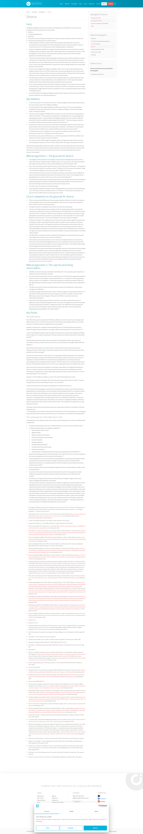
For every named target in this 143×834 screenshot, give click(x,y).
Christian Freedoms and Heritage (99, 23)
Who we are (40, 796)
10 (40, 115)
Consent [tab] (46, 811)
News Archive (41, 800)
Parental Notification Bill (97, 49)
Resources (91, 3)
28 (81, 329)
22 (38, 232)
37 (84, 413)
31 (44, 351)
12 (67, 122)
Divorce (93, 46)
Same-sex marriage (96, 52)
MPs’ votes (40, 798)
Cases (80, 3)
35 (63, 382)
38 (82, 425)
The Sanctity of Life (96, 18)
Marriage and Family (96, 20)
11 (65, 119)
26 (59, 308)
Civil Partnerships (95, 44)
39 (80, 451)
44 (66, 501)
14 (63, 133)
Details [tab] (72, 811)
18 (83, 181)
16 (83, 142)
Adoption (93, 38)
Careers (98, 3)
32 (56, 361)
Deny (47, 828)
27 (62, 323)
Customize (70, 828)
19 (39, 213)
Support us (55, 798)
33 (47, 373)
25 (52, 260)
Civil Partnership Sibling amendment (100, 41)
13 (77, 128)
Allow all (95, 828)
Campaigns (74, 3)
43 (33, 475)
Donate (111, 3)
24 (84, 252)
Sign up (104, 3)
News (61, 3)
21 (77, 217)
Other (92, 26)
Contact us (55, 800)
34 (77, 379)
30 (32, 344)
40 (63, 455)
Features (67, 3)
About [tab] (96, 811)
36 (60, 401)
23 (61, 237)
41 (42, 464)
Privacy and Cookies (57, 802)
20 (45, 217)
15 (57, 137)
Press (38, 802)
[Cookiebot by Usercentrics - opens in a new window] (99, 806)
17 (71, 176)
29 (32, 336)
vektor (115, 831)
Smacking (93, 54)
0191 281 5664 (79, 796)
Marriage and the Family (97, 74)
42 (39, 469)
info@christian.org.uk (82, 798)
